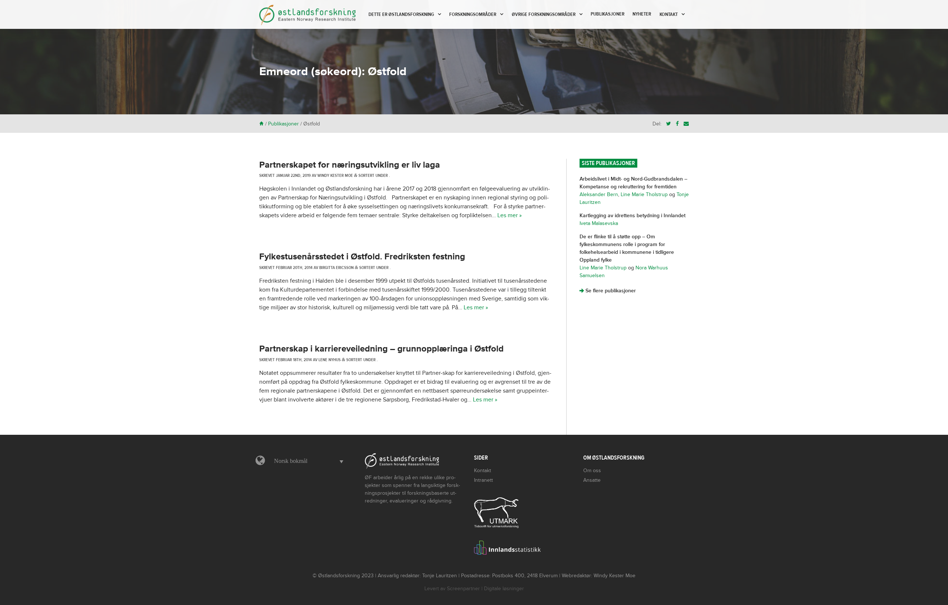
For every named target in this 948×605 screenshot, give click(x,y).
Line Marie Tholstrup (644, 194)
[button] (307, 461)
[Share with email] (686, 124)
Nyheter (641, 14)
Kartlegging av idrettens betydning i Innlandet (632, 215)
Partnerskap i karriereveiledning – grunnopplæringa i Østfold (381, 348)
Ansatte (592, 480)
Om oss (592, 470)
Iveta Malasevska (599, 223)
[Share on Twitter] (668, 124)
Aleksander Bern (599, 194)
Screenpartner (463, 588)
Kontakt (669, 14)
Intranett (483, 480)
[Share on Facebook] (677, 124)
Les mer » (509, 215)
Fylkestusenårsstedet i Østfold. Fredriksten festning (362, 256)
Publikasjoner (607, 14)
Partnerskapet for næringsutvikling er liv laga (349, 164)
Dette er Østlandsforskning (401, 14)
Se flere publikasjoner (608, 291)
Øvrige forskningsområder (543, 14)
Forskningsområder (472, 14)
